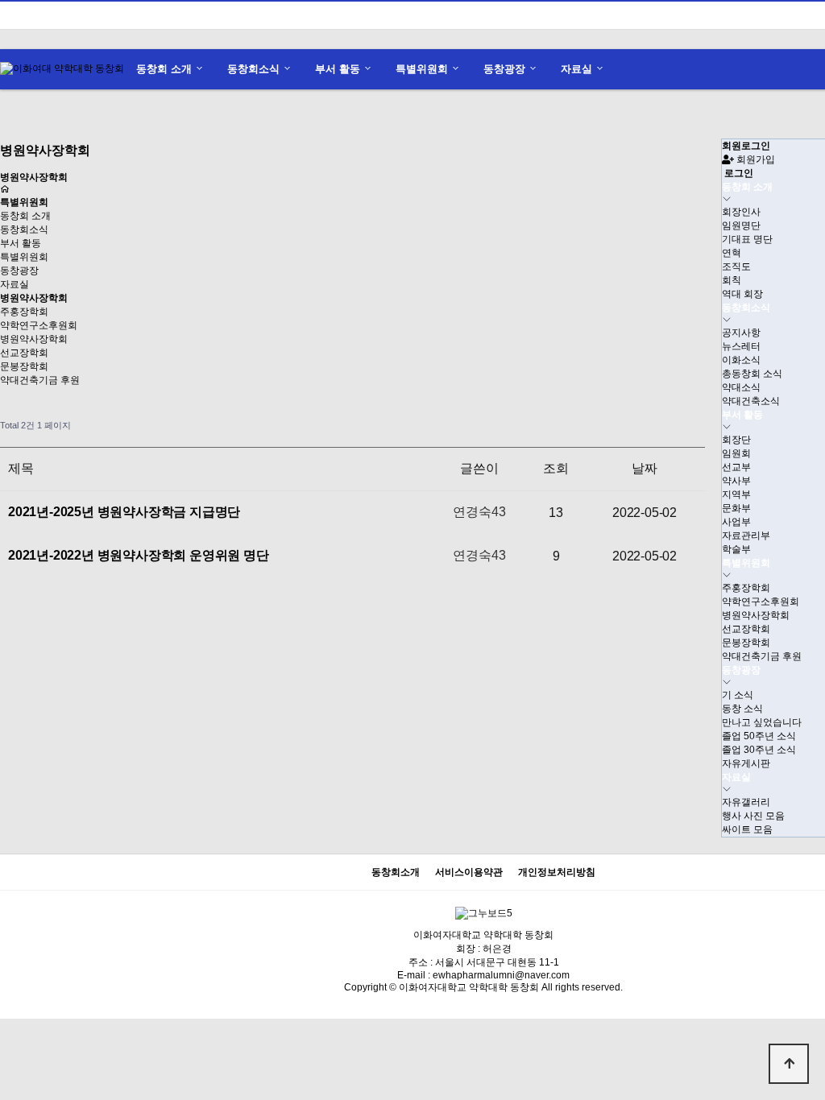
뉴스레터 (741, 346)
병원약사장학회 (34, 339)
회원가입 (754, 159)
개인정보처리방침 (556, 872)
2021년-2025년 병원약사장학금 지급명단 (124, 512)
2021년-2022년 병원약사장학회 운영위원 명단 (138, 555)
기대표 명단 (747, 239)
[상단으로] (789, 1064)
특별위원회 (422, 69)
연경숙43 (479, 512)
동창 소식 (742, 708)
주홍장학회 (24, 311)
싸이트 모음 (747, 829)
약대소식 (741, 387)
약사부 (736, 480)
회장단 (736, 439)
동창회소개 (395, 872)
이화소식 (741, 360)
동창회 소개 (164, 69)
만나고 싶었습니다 (762, 722)
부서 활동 (337, 69)
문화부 (736, 508)
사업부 (736, 521)
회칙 (731, 280)
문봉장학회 (24, 366)
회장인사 (741, 211)
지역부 (736, 494)
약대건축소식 (751, 401)
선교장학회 (24, 352)
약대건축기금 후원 (40, 380)
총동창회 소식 (752, 373)
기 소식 (737, 695)
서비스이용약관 (469, 872)
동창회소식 (253, 69)
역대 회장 (742, 294)
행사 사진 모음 (753, 815)
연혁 (731, 252)
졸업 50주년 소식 (759, 736)
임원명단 (741, 225)
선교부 (736, 467)
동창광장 (504, 69)
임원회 (736, 453)
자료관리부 (746, 535)
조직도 (736, 266)
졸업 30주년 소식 (759, 749)
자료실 (576, 69)
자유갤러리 (746, 802)
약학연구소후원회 (38, 325)
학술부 (736, 549)
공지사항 (741, 332)
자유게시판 (746, 763)
